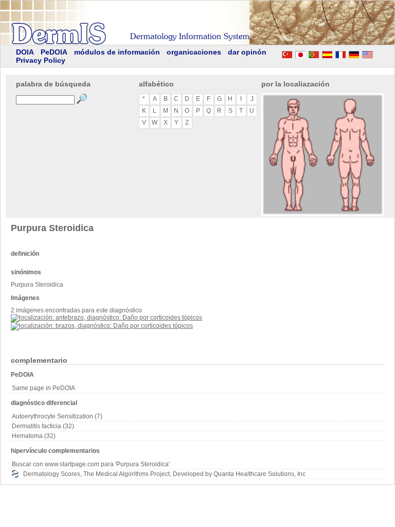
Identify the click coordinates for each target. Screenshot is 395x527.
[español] (327, 53)
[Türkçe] (287, 53)
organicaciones (194, 52)
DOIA (25, 52)
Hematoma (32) (34, 436)
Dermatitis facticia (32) (43, 426)
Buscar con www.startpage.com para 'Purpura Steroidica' (91, 464)
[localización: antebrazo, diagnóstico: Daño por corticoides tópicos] (106, 317)
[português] (314, 53)
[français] (340, 53)
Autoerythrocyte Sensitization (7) (57, 416)
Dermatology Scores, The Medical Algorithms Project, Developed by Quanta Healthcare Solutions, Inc (164, 474)
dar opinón (247, 52)
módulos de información (117, 52)
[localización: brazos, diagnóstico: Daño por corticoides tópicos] (102, 325)
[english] (377, 53)
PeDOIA (54, 52)
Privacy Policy (40, 60)
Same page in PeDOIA (43, 388)
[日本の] (300, 53)
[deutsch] (354, 53)
